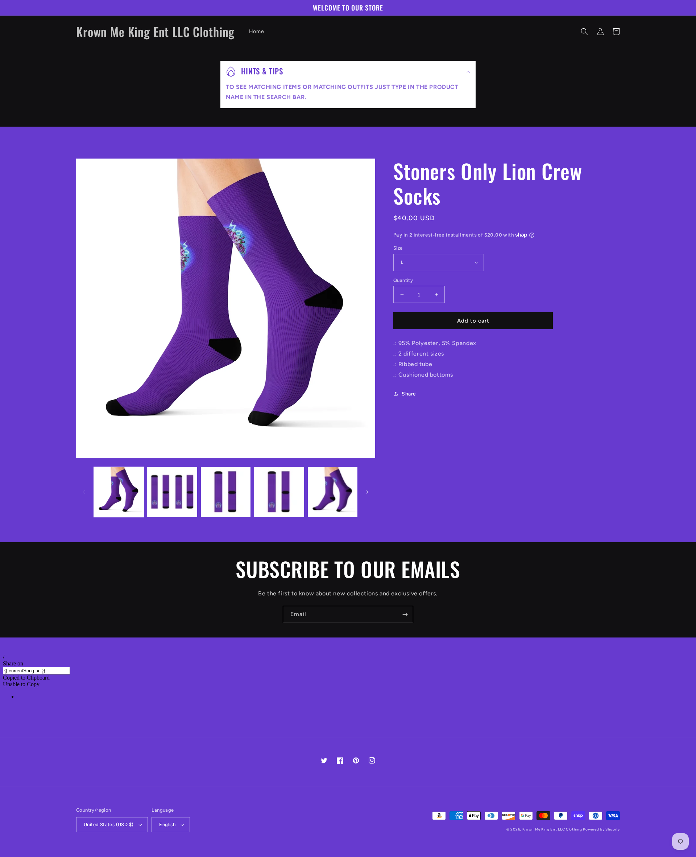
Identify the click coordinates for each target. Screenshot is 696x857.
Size (398, 248)
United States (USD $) (108, 824)
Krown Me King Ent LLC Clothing (552, 829)
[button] (584, 32)
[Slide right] (367, 492)
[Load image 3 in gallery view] (225, 492)
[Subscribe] (405, 614)
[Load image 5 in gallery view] (332, 492)
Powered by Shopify (601, 829)
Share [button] (409, 394)
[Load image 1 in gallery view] (119, 492)
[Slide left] (84, 492)
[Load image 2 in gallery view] (172, 492)
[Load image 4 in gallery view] (279, 492)
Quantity (403, 280)
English (167, 824)
